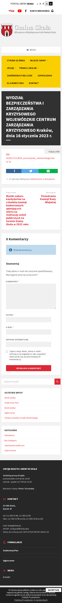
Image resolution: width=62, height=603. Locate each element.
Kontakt (6, 577)
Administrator (36, 179)
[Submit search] (57, 382)
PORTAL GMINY (22, 3)
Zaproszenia (10, 450)
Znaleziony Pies (12, 402)
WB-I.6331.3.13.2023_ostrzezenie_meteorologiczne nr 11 (30, 158)
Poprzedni (11, 192)
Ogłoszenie (10, 412)
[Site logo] (7, 36)
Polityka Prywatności (23, 600)
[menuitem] (16, 60)
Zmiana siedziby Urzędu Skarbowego (21, 417)
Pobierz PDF (54, 151)
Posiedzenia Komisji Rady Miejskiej (48, 199)
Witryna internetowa (17, 339)
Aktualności (50, 179)
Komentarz (12, 281)
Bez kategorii (11, 440)
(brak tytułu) (10, 397)
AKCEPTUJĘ (53, 590)
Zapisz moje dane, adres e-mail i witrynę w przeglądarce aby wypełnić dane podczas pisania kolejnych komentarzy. (27, 355)
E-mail (10, 327)
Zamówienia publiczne (15, 445)
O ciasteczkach (41, 600)
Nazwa (10, 314)
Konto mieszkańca (40, 11)
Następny (51, 192)
